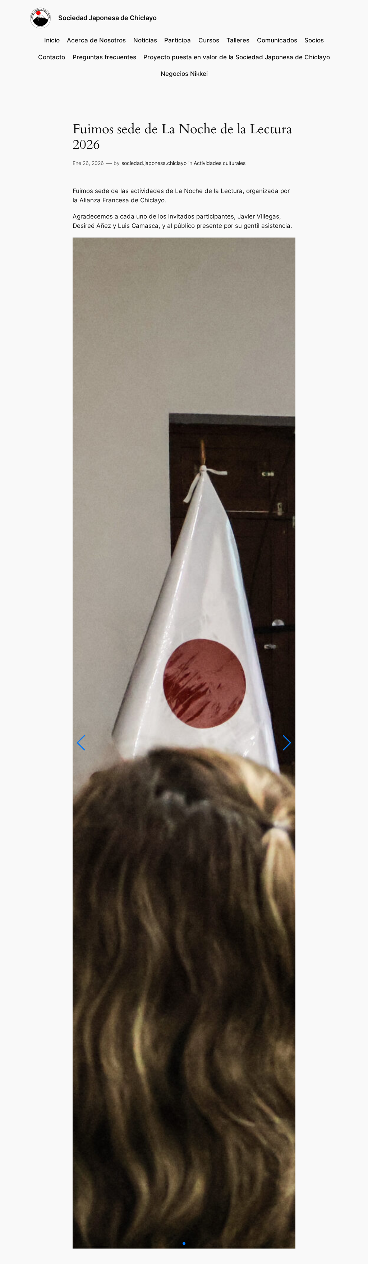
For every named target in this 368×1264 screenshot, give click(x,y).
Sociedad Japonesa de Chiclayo (107, 18)
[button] (81, 743)
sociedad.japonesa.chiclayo (154, 163)
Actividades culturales (219, 163)
